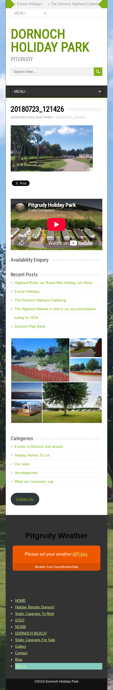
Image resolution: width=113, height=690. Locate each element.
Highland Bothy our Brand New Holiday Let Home (53, 283)
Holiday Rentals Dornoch (34, 607)
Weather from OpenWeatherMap (56, 566)
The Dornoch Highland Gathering (40, 300)
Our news (22, 464)
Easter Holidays (27, 291)
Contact (21, 653)
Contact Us (25, 499)
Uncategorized (26, 473)
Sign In (20, 666)
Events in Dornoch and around (39, 447)
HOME (20, 601)
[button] (40, 360)
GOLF (20, 620)
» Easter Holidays (26, 4)
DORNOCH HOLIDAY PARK (50, 40)
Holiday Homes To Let (32, 455)
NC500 (20, 627)
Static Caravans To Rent (34, 614)
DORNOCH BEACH (30, 633)
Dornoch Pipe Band (30, 326)
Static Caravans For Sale (35, 640)
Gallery (20, 646)
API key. (80, 554)
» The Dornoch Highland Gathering (73, 4)
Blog (18, 660)
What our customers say (34, 481)
